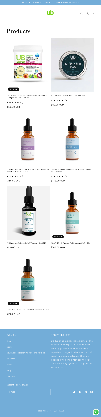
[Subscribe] (47, 392)
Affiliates (11, 358)
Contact (11, 376)
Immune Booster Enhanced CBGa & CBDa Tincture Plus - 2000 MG (71, 170)
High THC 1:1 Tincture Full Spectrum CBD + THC (71, 243)
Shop (9, 341)
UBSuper (46, 411)
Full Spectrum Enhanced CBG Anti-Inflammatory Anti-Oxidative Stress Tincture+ (28, 170)
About (9, 347)
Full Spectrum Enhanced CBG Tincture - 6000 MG (26, 243)
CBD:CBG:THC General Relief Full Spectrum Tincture (28, 310)
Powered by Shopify (57, 411)
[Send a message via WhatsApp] (96, 412)
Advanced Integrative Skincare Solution (26, 353)
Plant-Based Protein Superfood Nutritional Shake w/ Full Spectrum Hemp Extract (27, 96)
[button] (8, 14)
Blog (9, 370)
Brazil (9, 364)
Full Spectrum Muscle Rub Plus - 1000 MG (68, 95)
